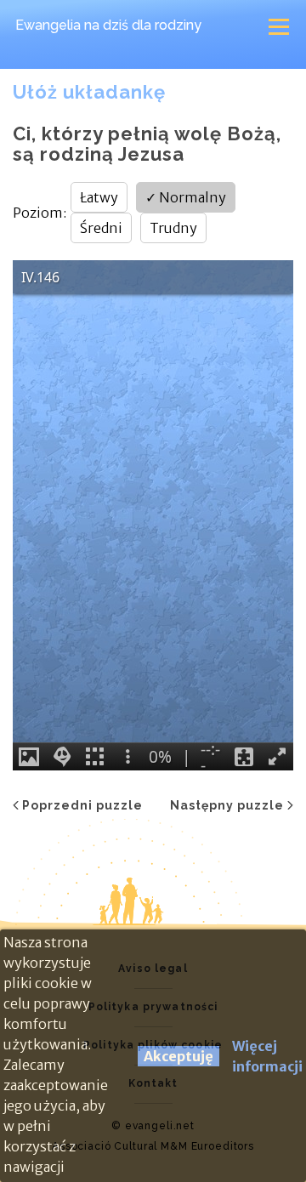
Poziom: (39, 212)
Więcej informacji (267, 1056)
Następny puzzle (227, 805)
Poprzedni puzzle (82, 805)
